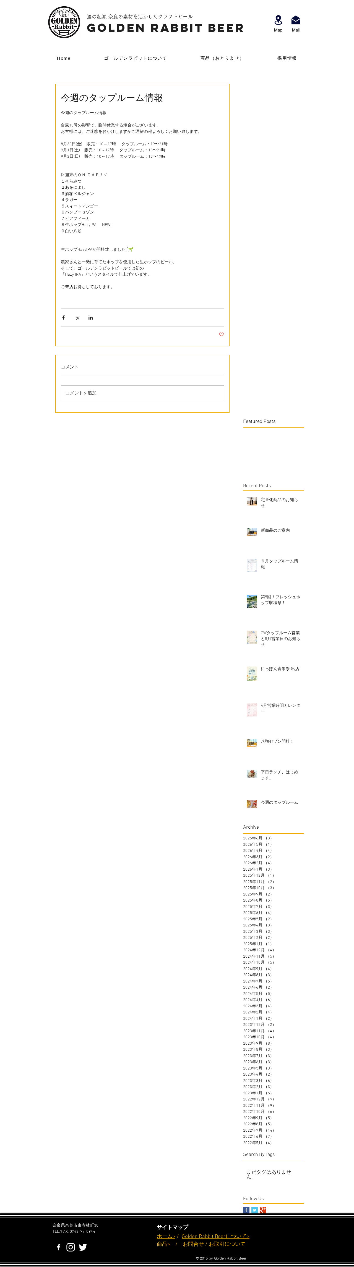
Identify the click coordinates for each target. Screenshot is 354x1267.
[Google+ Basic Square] (263, 1210)
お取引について (227, 1244)
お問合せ (193, 1244)
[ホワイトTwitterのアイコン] (82, 1247)
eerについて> (233, 1237)
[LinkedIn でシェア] (90, 317)
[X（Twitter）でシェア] (77, 317)
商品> (163, 1244)
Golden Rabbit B (200, 1237)
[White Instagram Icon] (70, 1247)
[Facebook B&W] (58, 1247)
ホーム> (166, 1237)
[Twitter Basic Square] (254, 1210)
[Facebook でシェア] (63, 317)
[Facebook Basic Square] (246, 1210)
